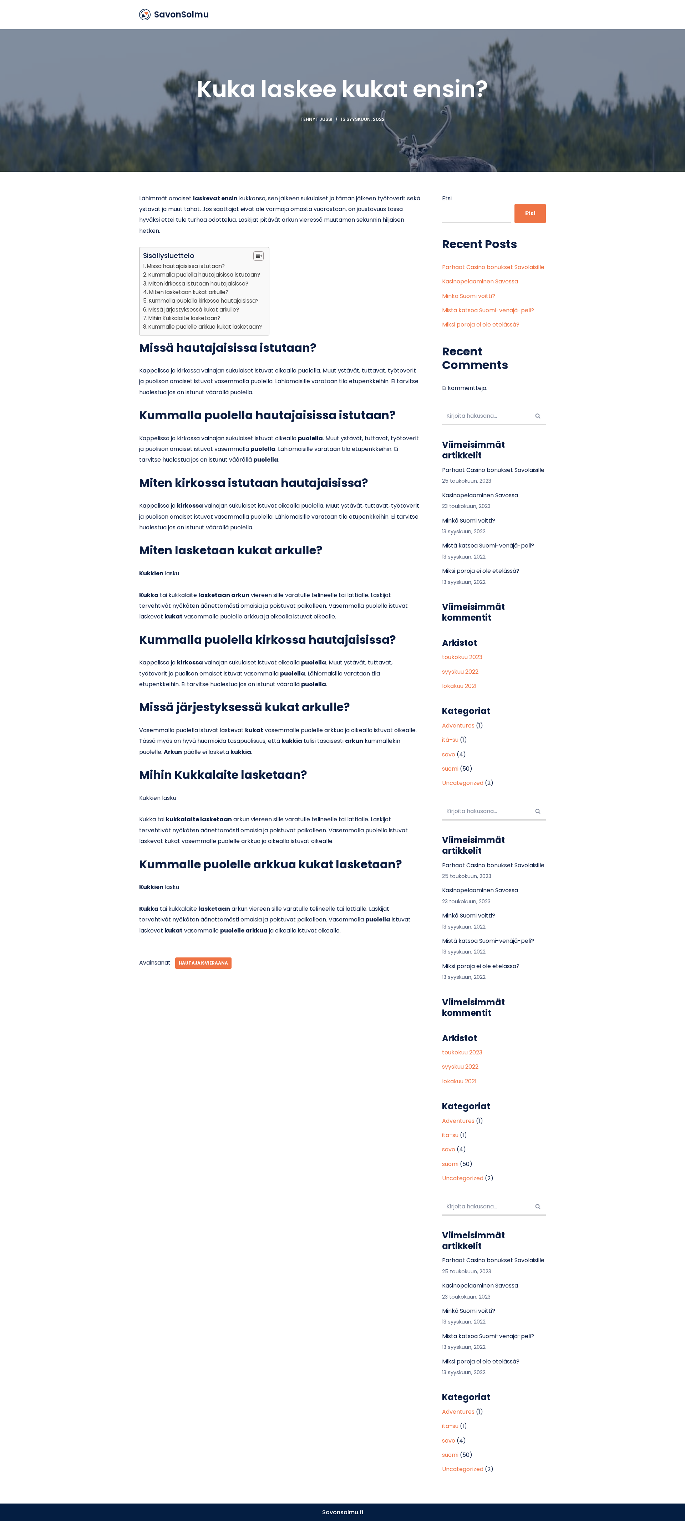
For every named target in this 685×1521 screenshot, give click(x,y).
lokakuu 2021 (459, 686)
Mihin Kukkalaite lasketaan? (184, 318)
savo (448, 754)
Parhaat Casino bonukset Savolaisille (493, 267)
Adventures (458, 725)
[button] (538, 415)
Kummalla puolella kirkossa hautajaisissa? (204, 300)
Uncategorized (462, 783)
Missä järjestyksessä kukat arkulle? (193, 309)
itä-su (450, 740)
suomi (450, 769)
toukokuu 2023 (462, 657)
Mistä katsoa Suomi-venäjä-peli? (488, 310)
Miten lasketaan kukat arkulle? (188, 292)
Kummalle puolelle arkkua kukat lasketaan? (205, 326)
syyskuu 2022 (460, 672)
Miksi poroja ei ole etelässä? (480, 324)
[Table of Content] (258, 256)
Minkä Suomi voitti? (468, 296)
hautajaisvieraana (203, 963)
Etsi (447, 198)
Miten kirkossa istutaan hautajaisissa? (198, 283)
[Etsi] (538, 416)
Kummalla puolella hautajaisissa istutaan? (204, 274)
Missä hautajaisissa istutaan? (186, 266)
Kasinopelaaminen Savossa (480, 281)
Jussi (326, 119)
